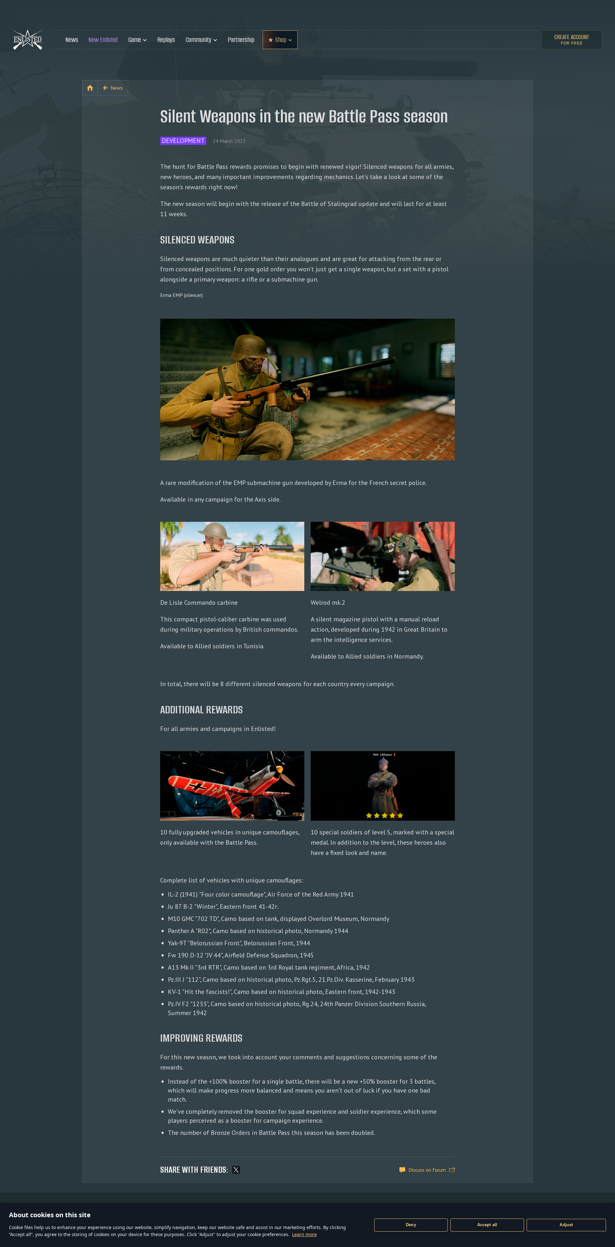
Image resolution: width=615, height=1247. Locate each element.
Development (183, 141)
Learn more (304, 1234)
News (71, 39)
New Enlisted (103, 39)
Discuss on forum (427, 1170)
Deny (411, 1224)
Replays (166, 39)
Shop (280, 39)
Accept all (487, 1224)
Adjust (566, 1224)
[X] (236, 1170)
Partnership (241, 39)
